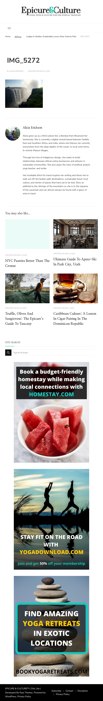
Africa (18, 37)
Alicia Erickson (16, 71)
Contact (69, 690)
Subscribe (56, 690)
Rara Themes (26, 692)
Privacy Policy (24, 696)
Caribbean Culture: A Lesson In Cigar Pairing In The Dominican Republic (74, 318)
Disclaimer (83, 690)
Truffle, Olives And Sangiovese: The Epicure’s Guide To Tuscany (24, 318)
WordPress (10, 696)
